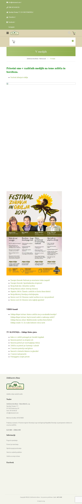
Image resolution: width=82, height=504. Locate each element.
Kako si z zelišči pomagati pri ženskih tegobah (27, 337)
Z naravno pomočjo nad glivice (21, 348)
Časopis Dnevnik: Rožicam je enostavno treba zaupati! (30, 280)
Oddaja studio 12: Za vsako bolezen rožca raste (27, 323)
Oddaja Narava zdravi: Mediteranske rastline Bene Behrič (31, 320)
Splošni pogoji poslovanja (13, 448)
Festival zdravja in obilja (19, 77)
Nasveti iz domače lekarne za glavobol (24, 351)
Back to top (41, 501)
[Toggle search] (69, 33)
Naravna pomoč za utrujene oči (21, 340)
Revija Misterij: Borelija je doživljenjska (24, 294)
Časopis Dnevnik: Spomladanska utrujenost (26, 283)
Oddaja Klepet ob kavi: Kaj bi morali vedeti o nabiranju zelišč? (32, 317)
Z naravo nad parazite (18, 354)
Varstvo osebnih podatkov (14, 452)
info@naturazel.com (12, 413)
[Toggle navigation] (7, 33)
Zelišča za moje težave (13, 456)
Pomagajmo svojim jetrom (20, 357)
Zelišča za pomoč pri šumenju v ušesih (24, 346)
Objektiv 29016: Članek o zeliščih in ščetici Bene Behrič (30, 291)
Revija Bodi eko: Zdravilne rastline (22, 286)
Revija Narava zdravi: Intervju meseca (24, 289)
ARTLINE (59, 497)
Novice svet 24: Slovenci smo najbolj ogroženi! (27, 300)
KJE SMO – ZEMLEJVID (13, 430)
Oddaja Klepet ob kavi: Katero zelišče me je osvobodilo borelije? (33, 314)
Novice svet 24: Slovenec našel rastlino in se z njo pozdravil (32, 297)
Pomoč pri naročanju (12, 444)
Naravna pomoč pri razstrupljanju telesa (25, 343)
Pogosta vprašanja (11, 440)
